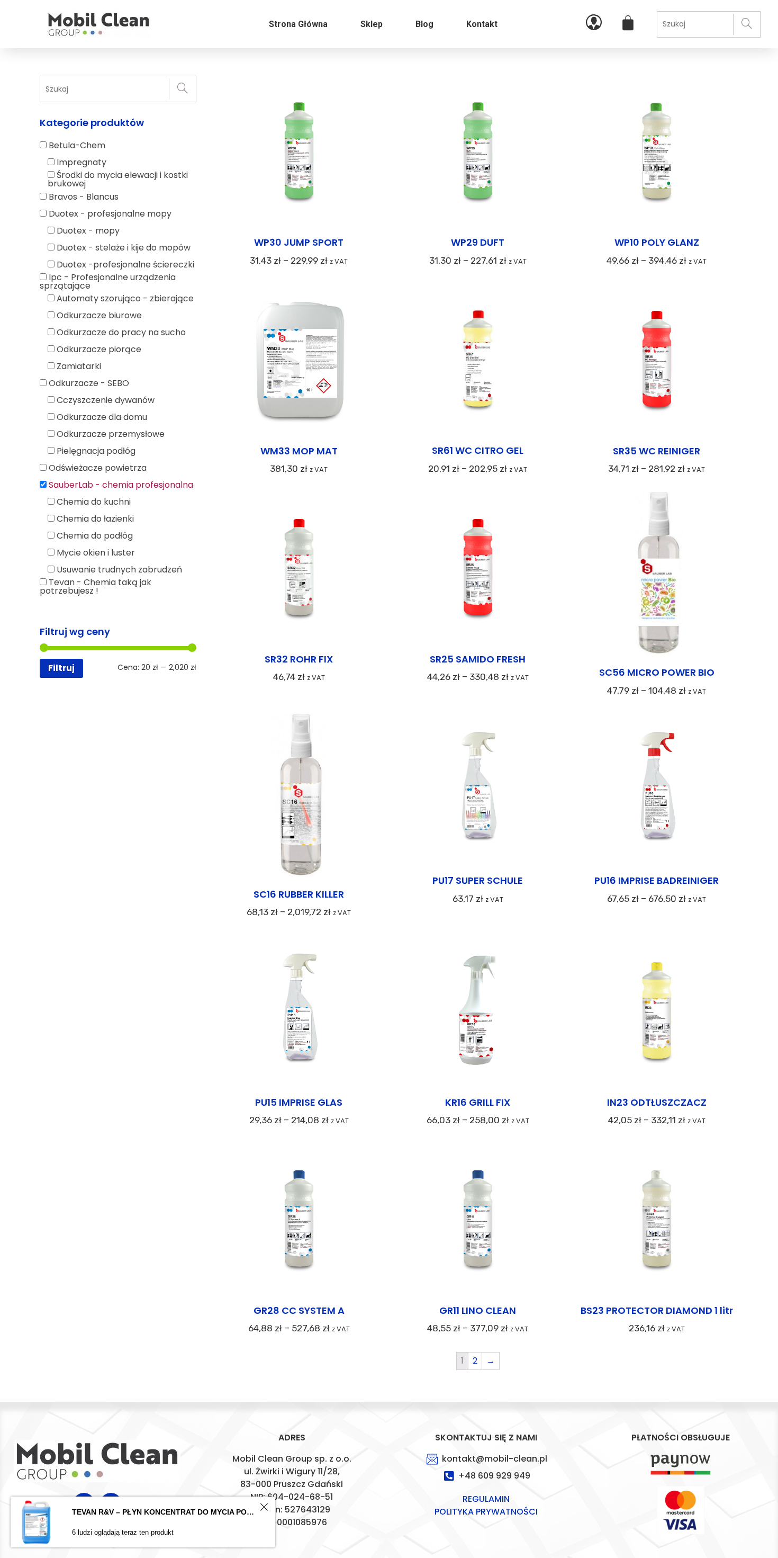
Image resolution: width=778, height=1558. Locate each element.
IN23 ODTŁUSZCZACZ (657, 1102)
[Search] (746, 24)
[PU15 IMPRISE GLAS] (299, 1011)
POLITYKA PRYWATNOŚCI (486, 1512)
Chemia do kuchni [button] (94, 502)
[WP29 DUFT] (477, 152)
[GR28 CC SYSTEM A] (299, 1219)
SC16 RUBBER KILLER (299, 894)
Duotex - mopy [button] (88, 231)
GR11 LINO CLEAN (477, 1310)
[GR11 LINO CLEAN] (477, 1219)
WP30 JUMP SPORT (298, 242)
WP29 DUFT (477, 242)
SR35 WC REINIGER (656, 451)
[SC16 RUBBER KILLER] (299, 797)
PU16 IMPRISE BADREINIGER (656, 880)
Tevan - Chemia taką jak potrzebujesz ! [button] (95, 586)
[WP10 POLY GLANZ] (656, 152)
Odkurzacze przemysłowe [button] (111, 434)
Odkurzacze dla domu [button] (102, 417)
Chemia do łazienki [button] (95, 519)
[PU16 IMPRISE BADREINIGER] (656, 790)
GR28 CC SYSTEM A (299, 1310)
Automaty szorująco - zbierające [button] (125, 298)
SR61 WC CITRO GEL (477, 450)
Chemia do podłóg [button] (95, 536)
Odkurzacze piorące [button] (99, 349)
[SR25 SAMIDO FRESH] (477, 568)
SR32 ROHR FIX (299, 659)
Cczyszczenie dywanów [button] (106, 400)
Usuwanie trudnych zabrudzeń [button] (119, 569)
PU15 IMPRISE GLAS (298, 1102)
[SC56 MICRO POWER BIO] (656, 575)
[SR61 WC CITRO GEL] (477, 360)
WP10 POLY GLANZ (656, 242)
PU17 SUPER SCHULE (477, 880)
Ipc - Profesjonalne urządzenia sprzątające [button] (108, 281)
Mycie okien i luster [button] (96, 553)
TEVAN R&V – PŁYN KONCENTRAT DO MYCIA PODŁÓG (164, 1512)
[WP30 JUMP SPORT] (299, 152)
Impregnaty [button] (81, 162)
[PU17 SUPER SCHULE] (477, 790)
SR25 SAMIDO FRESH (478, 659)
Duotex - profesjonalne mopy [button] (110, 214)
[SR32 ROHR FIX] (299, 568)
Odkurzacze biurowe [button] (99, 315)
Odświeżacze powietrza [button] (98, 468)
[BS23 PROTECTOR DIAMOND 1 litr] (656, 1219)
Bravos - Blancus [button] (84, 197)
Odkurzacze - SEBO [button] (89, 383)
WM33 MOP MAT (299, 451)
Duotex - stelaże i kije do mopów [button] (124, 247)
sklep (371, 24)
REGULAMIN (486, 1499)
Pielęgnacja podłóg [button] (96, 451)
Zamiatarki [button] (79, 366)
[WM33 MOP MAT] (299, 360)
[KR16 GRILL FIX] (477, 1011)
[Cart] (628, 23)
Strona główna (298, 24)
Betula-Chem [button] (77, 145)
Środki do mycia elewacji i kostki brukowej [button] (118, 179)
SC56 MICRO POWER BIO (656, 672)
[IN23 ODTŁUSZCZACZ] (656, 1011)
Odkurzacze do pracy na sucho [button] (121, 332)
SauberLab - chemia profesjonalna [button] (121, 485)
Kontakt (481, 24)
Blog (424, 24)
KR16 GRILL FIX (477, 1102)
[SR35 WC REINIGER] (656, 360)
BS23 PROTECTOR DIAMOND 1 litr (657, 1310)
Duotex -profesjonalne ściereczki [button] (125, 264)
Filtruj (61, 668)
